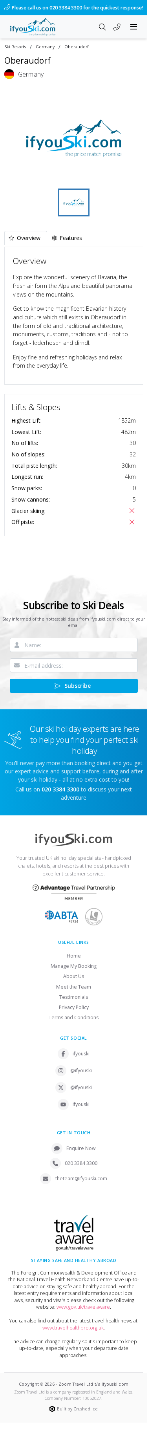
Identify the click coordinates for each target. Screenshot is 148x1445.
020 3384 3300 (81, 1163)
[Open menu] (133, 26)
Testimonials (73, 997)
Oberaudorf (76, 47)
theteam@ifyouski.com (81, 1178)
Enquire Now (81, 1148)
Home (74, 955)
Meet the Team (73, 986)
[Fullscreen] (132, 176)
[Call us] (117, 27)
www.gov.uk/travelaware (83, 1307)
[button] (73, 138)
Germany (45, 47)
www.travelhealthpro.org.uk (73, 1327)
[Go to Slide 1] (74, 202)
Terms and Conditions (74, 1017)
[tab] (25, 238)
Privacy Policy (74, 1007)
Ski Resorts (15, 47)
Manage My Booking (74, 966)
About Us (73, 976)
